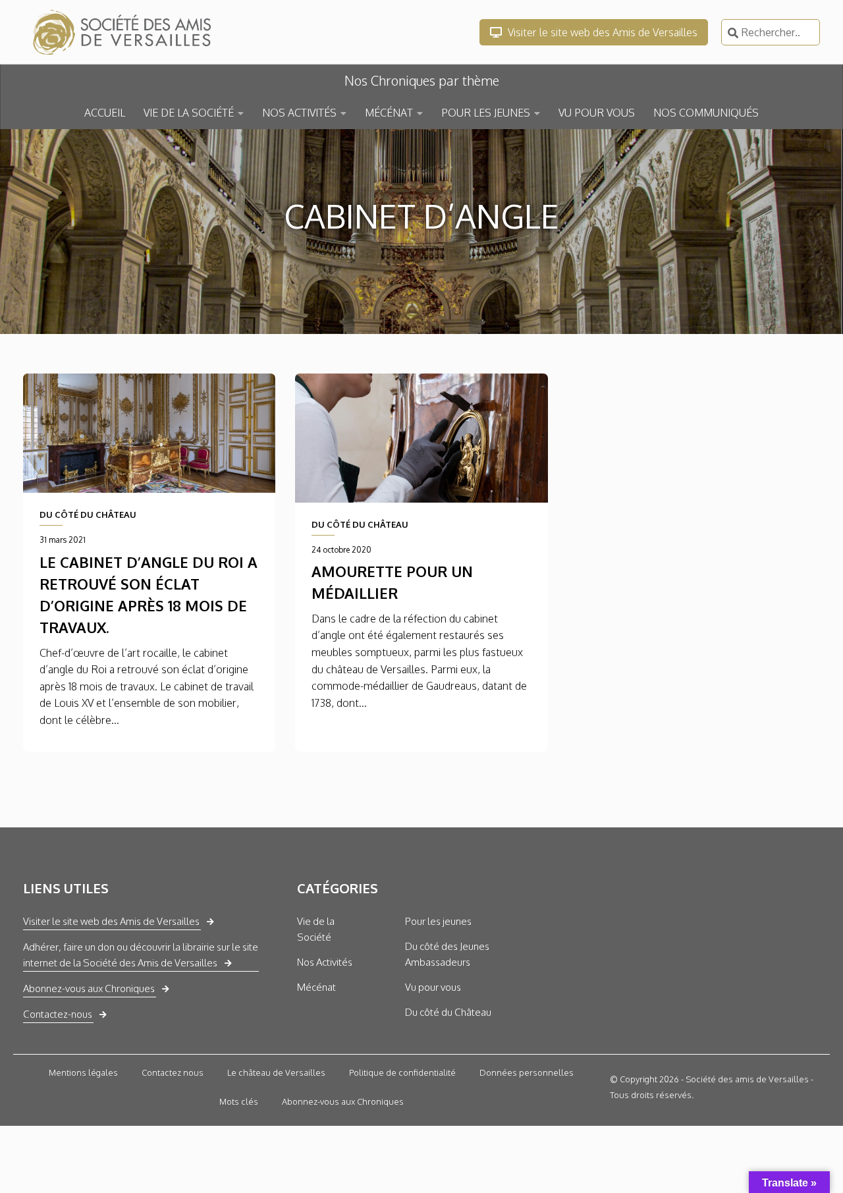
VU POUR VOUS (596, 112)
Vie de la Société (316, 929)
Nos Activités (324, 962)
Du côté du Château (448, 1012)
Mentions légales (83, 1072)
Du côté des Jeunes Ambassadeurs (447, 954)
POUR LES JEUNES (485, 112)
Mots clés (238, 1101)
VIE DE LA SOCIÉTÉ (189, 112)
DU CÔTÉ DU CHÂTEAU (88, 514)
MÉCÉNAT (389, 112)
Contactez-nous (57, 1014)
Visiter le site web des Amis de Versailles (601, 32)
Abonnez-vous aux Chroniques (89, 988)
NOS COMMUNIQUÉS (706, 112)
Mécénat (316, 987)
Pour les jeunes (438, 921)
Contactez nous (173, 1072)
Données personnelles (526, 1072)
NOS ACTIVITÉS (299, 112)
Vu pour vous (433, 987)
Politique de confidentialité (402, 1072)
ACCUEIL (104, 112)
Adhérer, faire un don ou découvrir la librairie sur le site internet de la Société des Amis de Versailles (140, 955)
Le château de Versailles (276, 1072)
